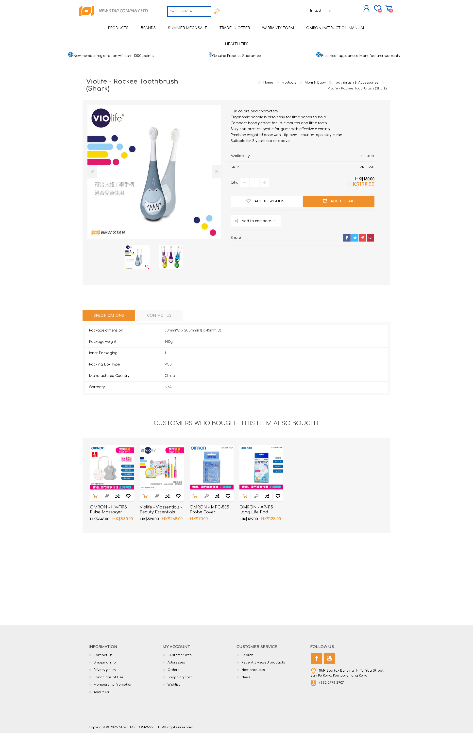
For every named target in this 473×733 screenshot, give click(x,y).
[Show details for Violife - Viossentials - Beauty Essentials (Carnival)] (162, 467)
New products (253, 670)
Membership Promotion (113, 684)
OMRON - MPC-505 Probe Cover (209, 510)
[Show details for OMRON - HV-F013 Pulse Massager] (112, 467)
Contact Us (103, 655)
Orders (173, 670)
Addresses (176, 662)
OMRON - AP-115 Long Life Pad (256, 510)
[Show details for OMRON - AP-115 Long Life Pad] (261, 467)
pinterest (362, 238)
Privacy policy (105, 670)
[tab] (109, 315)
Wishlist (174, 684)
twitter (354, 238)
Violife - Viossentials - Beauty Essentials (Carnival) (161, 512)
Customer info (180, 655)
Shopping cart (388, 8)
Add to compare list (117, 496)
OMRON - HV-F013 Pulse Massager (108, 510)
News (245, 677)
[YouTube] (329, 658)
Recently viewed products (263, 662)
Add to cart (95, 496)
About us (101, 692)
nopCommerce (372, 723)
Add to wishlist (128, 496)
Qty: (234, 182)
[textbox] (189, 11)
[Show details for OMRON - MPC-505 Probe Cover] (212, 467)
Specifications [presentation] (109, 315)
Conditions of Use (108, 677)
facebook (347, 238)
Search (247, 655)
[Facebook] (316, 658)
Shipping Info (105, 662)
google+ (370, 238)
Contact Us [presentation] (159, 315)
